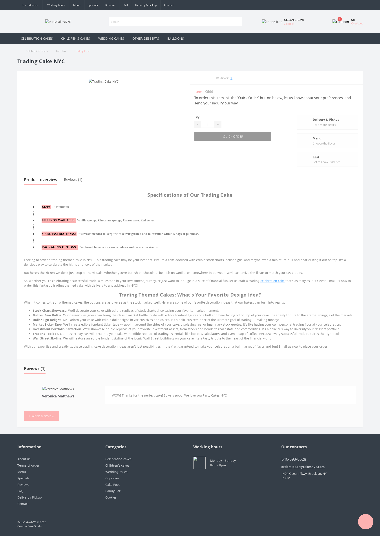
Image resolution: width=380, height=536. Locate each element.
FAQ (125, 5)
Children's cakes (117, 465)
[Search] (239, 21)
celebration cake (272, 281)
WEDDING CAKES (111, 38)
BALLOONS (175, 38)
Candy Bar (113, 491)
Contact (169, 5)
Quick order (233, 136)
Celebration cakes (37, 51)
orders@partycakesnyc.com (303, 467)
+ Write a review (41, 416)
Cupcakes (112, 478)
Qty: (197, 117)
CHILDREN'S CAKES (75, 38)
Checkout (357, 23)
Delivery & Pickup (146, 5)
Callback (289, 24)
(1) (231, 78)
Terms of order (28, 465)
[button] (56, 5)
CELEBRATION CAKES (37, 38)
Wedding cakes (116, 472)
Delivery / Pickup (29, 497)
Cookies (111, 497)
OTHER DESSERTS (145, 38)
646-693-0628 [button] (293, 459)
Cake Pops (112, 484)
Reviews (110, 5)
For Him (61, 51)
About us (24, 459)
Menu (76, 5)
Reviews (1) (73, 179)
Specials (93, 5)
